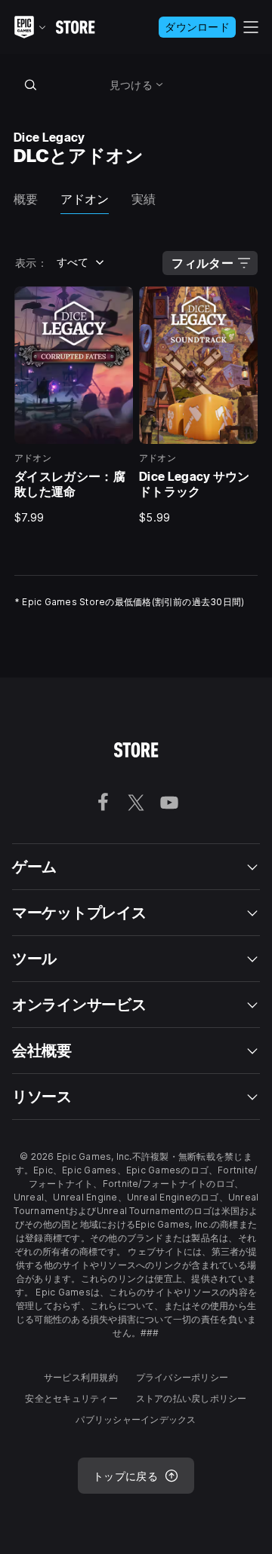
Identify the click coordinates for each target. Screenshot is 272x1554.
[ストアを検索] (30, 84)
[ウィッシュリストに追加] (116, 303)
